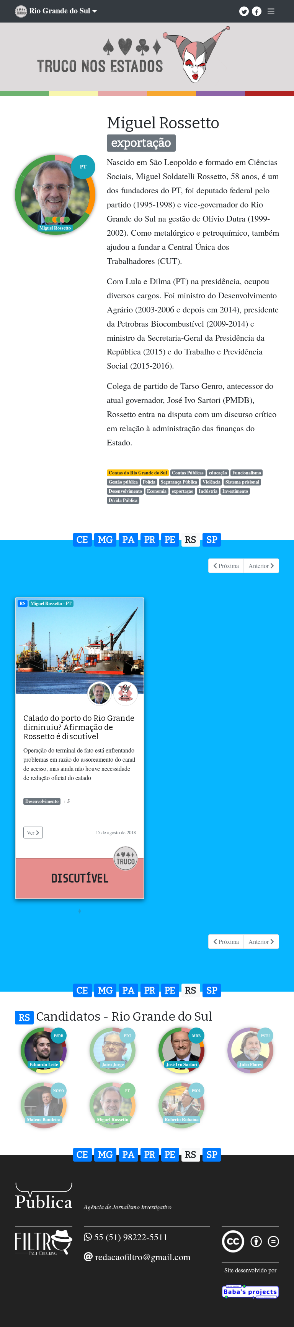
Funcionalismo (246, 472)
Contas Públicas (188, 472)
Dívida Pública (123, 500)
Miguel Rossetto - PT (51, 603)
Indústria (208, 491)
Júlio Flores (250, 1064)
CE (82, 539)
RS (190, 539)
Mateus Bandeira (43, 1119)
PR (149, 539)
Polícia (149, 482)
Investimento (235, 491)
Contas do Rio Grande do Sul (138, 472)
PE (170, 539)
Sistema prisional (242, 482)
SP (211, 539)
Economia (157, 491)
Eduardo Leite (43, 1064)
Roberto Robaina (182, 1119)
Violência (211, 482)
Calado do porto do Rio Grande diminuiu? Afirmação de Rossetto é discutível (78, 727)
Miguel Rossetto (112, 1119)
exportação (182, 491)
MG (105, 539)
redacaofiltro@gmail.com (143, 1257)
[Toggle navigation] (271, 11)
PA (128, 539)
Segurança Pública (179, 482)
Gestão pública (123, 482)
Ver (31, 832)
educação (218, 472)
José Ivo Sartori (181, 1064)
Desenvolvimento (125, 491)
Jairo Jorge (113, 1064)
